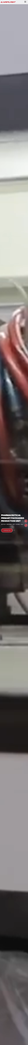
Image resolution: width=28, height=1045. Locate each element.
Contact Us (7, 530)
